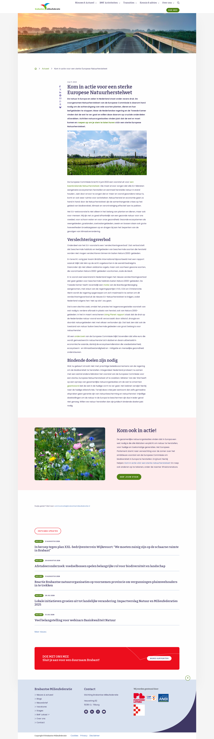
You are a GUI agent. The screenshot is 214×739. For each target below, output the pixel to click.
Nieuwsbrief (42, 703)
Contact (41, 723)
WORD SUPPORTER (159, 658)
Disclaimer (94, 736)
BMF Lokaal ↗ (43, 715)
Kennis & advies (148, 2)
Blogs (39, 699)
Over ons (167, 2)
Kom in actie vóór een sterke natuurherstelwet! (147, 463)
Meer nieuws (40, 631)
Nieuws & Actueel (84, 2)
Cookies (74, 736)
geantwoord (73, 385)
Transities (128, 2)
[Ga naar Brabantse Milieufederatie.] (36, 68)
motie (106, 284)
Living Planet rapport (114, 314)
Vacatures (42, 707)
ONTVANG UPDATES (48, 531)
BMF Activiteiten (109, 2)
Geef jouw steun (129, 477)
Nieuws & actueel (45, 695)
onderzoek (80, 336)
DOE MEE (172, 10)
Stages (40, 711)
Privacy (83, 736)
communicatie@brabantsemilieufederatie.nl (72, 506)
